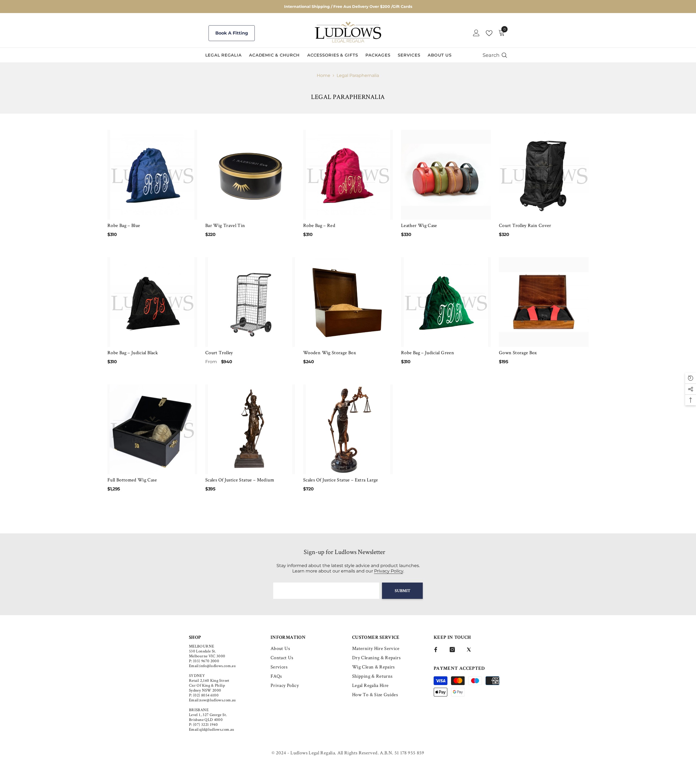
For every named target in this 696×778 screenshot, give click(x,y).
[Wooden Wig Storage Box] (348, 302)
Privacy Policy (388, 571)
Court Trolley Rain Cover (525, 225)
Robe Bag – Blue (123, 225)
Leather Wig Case (419, 225)
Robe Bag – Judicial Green (427, 353)
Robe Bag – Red (319, 225)
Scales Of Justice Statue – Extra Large (340, 480)
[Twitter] (468, 649)
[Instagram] (452, 649)
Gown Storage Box (518, 353)
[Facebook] (435, 649)
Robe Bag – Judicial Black (132, 353)
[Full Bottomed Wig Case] (152, 429)
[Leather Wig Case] (446, 175)
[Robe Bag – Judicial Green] (446, 302)
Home (323, 75)
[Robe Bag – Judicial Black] (152, 302)
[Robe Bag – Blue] (152, 175)
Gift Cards (402, 6)
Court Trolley (219, 353)
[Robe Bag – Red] (348, 175)
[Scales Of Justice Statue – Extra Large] (348, 429)
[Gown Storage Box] (544, 302)
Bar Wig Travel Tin (225, 225)
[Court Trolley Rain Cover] (544, 175)
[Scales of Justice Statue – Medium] (250, 429)
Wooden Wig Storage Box (329, 353)
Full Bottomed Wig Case (132, 480)
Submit (402, 591)
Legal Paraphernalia (358, 75)
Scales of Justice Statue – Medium (239, 480)
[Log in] (476, 33)
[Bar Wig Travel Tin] (250, 175)
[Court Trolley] (250, 302)
